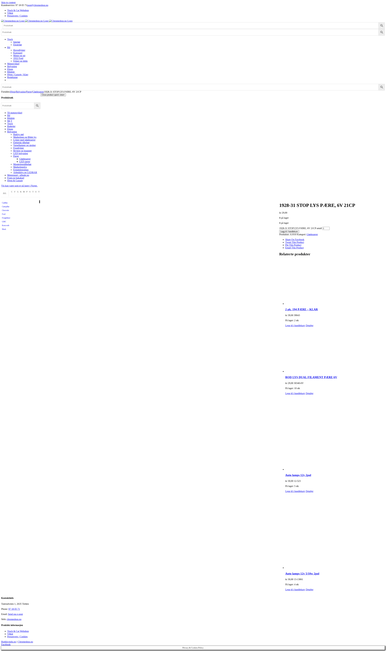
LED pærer (24, 161)
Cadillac (5, 203)
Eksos (10, 129)
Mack (4, 229)
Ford (3, 214)
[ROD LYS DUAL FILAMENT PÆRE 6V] (335, 350)
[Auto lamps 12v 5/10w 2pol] (335, 531)
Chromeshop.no (25, 641)
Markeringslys (20, 167)
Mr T (9, 121)
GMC (4, 222)
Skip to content (8, 2)
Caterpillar (5, 207)
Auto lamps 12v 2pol (298, 475)
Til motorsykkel (14, 112)
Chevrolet (5, 210)
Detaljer (309, 325)
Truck (10, 123)
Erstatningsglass (20, 169)
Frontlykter (18, 148)
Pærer (16, 156)
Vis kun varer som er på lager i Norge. (19, 185)
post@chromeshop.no (37, 5)
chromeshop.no (14, 619)
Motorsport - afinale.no (18, 175)
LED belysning (20, 153)
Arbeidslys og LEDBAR (25, 172)
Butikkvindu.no (8, 641)
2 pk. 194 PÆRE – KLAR (301, 309)
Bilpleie (11, 118)
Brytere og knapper (22, 150)
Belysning (12, 131)
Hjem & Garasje (15, 180)
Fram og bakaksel (15, 178)
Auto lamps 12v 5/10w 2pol (302, 573)
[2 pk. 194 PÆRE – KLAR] (335, 282)
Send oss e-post (15, 614)
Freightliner (6, 218)
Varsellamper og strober (24, 145)
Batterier (11, 126)
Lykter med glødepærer (24, 140)
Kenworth (5, 225)
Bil (8, 115)
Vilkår (10, 634)
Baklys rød (18, 134)
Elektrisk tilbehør (21, 142)
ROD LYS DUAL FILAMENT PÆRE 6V (311, 377)
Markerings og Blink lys (24, 137)
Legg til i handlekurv (289, 231)
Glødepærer (312, 234)
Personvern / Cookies (17, 636)
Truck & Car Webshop (18, 631)
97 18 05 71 (14, 609)
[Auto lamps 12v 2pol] (335, 433)
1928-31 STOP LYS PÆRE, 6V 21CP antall (300, 228)
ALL (4, 193)
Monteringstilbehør (22, 164)
